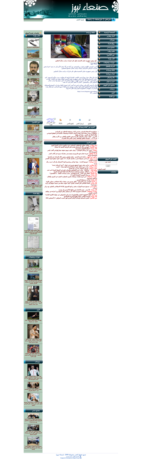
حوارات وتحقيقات (109, 62)
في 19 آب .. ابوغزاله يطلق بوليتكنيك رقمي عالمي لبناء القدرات (79, 138)
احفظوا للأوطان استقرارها (83, 148)
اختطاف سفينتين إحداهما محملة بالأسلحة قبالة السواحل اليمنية (71, 171)
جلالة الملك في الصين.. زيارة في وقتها (86, 135)
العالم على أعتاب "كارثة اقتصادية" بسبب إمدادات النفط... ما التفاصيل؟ (70, 173)
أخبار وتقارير (111, 36)
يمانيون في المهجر (109, 85)
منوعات (112, 40)
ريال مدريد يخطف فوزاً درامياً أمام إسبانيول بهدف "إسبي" (72, 167)
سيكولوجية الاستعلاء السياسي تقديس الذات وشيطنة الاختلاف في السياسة (76, 131)
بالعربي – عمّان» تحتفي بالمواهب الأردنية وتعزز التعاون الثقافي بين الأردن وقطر (74, 136)
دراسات (112, 89)
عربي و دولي (110, 81)
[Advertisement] (71, 26)
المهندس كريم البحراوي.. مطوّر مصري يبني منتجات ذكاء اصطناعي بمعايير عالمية (68, 181)
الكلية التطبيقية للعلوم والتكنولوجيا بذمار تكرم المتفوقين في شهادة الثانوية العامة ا (68, 194)
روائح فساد (111, 44)
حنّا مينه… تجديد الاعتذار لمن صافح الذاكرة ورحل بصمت (74, 190)
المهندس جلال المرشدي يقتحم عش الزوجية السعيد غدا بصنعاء (71, 147)
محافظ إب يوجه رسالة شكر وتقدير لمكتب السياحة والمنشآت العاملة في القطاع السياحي (72, 133)
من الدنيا (112, 96)
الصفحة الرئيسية (109, 32)
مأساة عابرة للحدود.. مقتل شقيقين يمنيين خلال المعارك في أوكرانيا (67, 157)
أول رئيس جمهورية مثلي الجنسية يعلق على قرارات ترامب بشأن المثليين (75, 60)
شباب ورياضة (110, 74)
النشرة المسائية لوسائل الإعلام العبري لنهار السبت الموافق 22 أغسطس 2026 (67, 198)
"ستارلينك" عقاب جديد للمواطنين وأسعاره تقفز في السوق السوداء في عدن (68, 170)
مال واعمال (111, 77)
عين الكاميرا (111, 55)
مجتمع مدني (111, 47)
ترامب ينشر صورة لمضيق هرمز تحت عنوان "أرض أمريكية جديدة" (70, 165)
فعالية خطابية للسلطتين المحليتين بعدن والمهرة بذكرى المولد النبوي (70, 145)
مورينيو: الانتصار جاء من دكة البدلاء (78, 168)
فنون (113, 93)
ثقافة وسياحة (110, 70)
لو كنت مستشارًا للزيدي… (83, 180)
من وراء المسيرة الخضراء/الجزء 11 (80, 175)
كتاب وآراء (111, 59)
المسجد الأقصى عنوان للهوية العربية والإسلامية (77, 196)
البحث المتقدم (101, 169)
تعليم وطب (111, 51)
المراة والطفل (110, 66)
